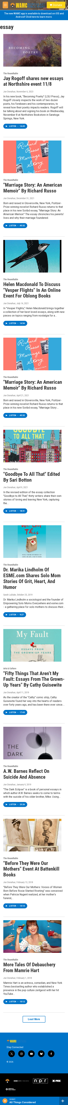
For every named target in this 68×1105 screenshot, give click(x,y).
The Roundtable (10, 73)
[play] (5, 1101)
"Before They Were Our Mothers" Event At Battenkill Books (31, 869)
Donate (57, 4)
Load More (34, 1019)
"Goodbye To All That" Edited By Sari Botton (31, 477)
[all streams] (63, 1101)
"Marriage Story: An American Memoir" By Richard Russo (32, 188)
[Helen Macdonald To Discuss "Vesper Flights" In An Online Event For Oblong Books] (32, 256)
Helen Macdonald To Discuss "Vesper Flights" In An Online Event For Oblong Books (32, 290)
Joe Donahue (9, 91)
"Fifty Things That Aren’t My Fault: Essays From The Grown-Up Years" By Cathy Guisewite (34, 679)
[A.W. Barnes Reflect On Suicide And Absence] (32, 743)
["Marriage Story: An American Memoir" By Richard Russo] (32, 157)
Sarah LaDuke (9, 594)
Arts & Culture (9, 668)
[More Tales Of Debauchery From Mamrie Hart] (32, 936)
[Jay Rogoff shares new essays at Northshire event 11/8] (32, 50)
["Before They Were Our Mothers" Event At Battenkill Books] (32, 835)
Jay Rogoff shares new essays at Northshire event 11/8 (33, 81)
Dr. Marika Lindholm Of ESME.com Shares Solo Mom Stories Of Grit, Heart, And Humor (32, 578)
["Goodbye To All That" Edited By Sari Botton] (32, 446)
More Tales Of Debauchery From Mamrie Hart (29, 967)
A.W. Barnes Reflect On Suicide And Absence (26, 774)
